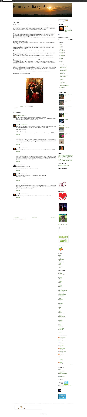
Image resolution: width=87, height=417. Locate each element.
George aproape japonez (63, 290)
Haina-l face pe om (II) (63, 69)
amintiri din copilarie (62, 155)
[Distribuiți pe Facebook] (31, 106)
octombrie (62, 53)
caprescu (17, 154)
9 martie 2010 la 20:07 (23, 154)
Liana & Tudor (61, 259)
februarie (62, 87)
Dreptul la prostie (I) (63, 66)
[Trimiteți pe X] (30, 106)
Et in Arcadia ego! (29, 6)
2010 (60, 49)
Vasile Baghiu (62, 354)
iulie (61, 58)
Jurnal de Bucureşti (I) (68, 139)
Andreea (60, 277)
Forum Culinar (65, 224)
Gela (60, 263)
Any (60, 267)
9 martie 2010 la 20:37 (24, 173)
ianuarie (62, 88)
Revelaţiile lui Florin (62, 317)
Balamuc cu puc (67, 127)
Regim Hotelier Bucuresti (63, 373)
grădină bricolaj (61, 296)
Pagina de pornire (34, 217)
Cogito (61, 342)
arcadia (17, 124)
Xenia (20, 24)
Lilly (60, 258)
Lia (59, 260)
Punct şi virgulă (62, 348)
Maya (17, 164)
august (62, 56)
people (17, 107)
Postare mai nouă (16, 217)
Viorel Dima (61, 330)
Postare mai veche (52, 217)
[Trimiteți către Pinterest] (32, 106)
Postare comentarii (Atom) (22, 219)
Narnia (60, 308)
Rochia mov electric (63, 67)
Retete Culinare (60, 224)
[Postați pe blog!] (28, 106)
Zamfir (60, 332)
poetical (71, 159)
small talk (67, 160)
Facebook (66, 113)
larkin (60, 300)
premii (62, 160)
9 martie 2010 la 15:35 (22, 115)
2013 (60, 44)
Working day (62, 72)
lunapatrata (61, 303)
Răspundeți (18, 121)
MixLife (68, 157)
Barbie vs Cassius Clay (63, 84)
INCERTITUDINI (63, 337)
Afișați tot (71, 364)
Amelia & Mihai (61, 274)
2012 (60, 46)
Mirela (60, 304)
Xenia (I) (61, 80)
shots (64, 160)
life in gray (60, 157)
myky (60, 307)
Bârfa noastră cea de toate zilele (68, 95)
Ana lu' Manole (61, 276)
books (67, 155)
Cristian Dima (61, 287)
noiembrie (62, 52)
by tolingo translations (62, 21)
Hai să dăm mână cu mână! (68, 134)
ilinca (60, 298)
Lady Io (17, 115)
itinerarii (69, 156)
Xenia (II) (61, 79)
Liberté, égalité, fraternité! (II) (64, 85)
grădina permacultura (62, 294)
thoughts (71, 160)
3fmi (60, 272)
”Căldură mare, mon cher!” (68, 101)
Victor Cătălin (61, 328)
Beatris (60, 279)
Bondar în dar (62, 73)
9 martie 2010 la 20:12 (22, 164)
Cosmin (60, 285)
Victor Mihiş (61, 329)
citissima (60, 283)
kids (71, 156)
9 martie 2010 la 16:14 (24, 124)
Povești (60, 312)
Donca (60, 289)
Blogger (45, 413)
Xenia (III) (62, 77)
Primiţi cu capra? (61, 125)
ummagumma (62, 356)
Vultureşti (61, 340)
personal (63, 159)
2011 (60, 47)
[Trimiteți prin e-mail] (27, 106)
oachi (60, 309)
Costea (60, 286)
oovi (60, 311)
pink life (68, 159)
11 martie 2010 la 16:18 (24, 183)
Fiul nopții (66, 119)
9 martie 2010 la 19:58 (24, 147)
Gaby (60, 264)
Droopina (60, 265)
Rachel (60, 315)
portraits (59, 160)
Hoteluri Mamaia (62, 370)
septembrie (62, 55)
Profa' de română (62, 313)
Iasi (60, 369)
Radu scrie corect (62, 316)
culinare (62, 156)
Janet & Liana (61, 261)
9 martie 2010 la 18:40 (21, 137)
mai (61, 61)
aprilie (62, 63)
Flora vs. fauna (67, 146)
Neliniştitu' (61, 345)
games (67, 156)
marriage (65, 157)
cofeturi (61, 362)
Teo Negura (61, 326)
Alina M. (60, 273)
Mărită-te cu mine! (63, 76)
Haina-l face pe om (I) (63, 70)
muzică (71, 157)
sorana (60, 325)
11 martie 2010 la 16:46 (24, 193)
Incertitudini (61, 299)
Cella (60, 282)
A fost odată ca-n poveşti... (64, 75)
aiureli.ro (61, 359)
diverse (64, 156)
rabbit (60, 255)
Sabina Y (60, 321)
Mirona (60, 306)
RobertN (60, 319)
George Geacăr (61, 291)
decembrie (62, 50)
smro (60, 324)
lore (60, 302)
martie (62, 64)
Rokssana (60, 320)
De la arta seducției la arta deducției (68, 107)
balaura (60, 278)
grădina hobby (61, 292)
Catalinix (60, 372)
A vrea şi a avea (62, 82)
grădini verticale (61, 295)
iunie (61, 60)
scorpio (60, 322)
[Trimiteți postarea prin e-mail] (25, 106)
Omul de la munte (63, 351)
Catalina (60, 281)
